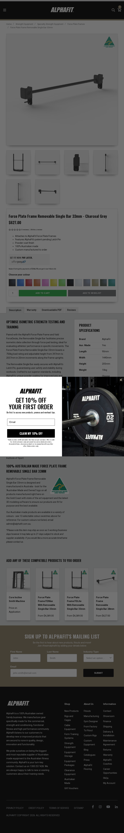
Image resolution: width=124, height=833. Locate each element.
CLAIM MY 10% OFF (31, 433)
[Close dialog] (121, 380)
